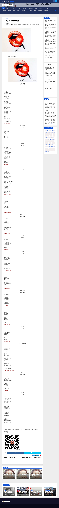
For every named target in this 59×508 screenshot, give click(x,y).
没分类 (18, 490)
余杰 (52, 132)
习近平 (50, 130)
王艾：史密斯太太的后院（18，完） (8, 475)
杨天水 (53, 139)
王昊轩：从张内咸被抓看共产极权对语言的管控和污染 (22, 492)
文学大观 (14, 10)
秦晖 (52, 146)
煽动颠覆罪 (49, 490)
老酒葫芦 (46, 148)
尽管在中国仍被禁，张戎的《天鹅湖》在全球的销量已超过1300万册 (50, 48)
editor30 (12, 494)
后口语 (15, 24)
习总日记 (46, 130)
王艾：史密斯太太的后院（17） (22, 475)
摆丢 (22, 24)
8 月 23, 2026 (20, 494)
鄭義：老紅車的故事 (48, 88)
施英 (50, 139)
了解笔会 (19, 8)
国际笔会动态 (31, 8)
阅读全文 (51, 123)
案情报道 (46, 490)
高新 (46, 151)
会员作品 (46, 8)
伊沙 (12, 24)
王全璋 (46, 146)
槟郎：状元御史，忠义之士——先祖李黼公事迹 (31, 457)
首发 (31, 10)
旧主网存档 (39, 10)
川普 (46, 137)
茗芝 (36, 24)
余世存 (49, 132)
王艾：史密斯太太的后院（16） (35, 475)
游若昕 (30, 24)
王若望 (49, 146)
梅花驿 (26, 24)
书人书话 (9, 10)
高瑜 (48, 151)
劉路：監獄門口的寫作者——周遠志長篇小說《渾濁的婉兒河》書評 (50, 92)
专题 (34, 10)
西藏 (54, 148)
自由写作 (18, 10)
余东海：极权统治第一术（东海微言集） (8, 492)
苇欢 (34, 24)
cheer (52, 494)
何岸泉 (46, 132)
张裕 (46, 139)
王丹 (52, 144)
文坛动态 (36, 8)
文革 (48, 139)
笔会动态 (24, 8)
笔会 (54, 146)
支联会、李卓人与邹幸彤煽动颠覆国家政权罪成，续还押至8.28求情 (50, 32)
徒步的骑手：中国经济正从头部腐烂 (36, 492)
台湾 (46, 135)
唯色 (48, 135)
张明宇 (20, 24)
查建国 (49, 141)
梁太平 (52, 141)
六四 (54, 132)
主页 (10, 8)
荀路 (52, 148)
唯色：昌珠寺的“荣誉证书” (10, 457)
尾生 (53, 135)
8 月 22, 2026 (34, 494)
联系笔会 (14, 8)
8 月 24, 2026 (7, 494)
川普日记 (49, 137)
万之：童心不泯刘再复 (49, 75)
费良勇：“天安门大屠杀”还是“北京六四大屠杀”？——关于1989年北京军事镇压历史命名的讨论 (50, 40)
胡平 (49, 148)
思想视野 (4, 10)
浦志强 (49, 144)
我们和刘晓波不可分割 (47, 10)
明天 (27, 10)
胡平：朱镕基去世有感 (49, 57)
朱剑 (24, 24)
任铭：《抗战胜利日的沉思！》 (50, 55)
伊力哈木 (53, 130)
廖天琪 (52, 137)
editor (8, 23)
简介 (7, 8)
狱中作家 (41, 8)
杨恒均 (46, 141)
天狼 (18, 24)
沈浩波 (28, 24)
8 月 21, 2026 (48, 494)
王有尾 (33, 24)
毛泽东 (46, 144)
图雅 (16, 24)
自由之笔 (23, 10)
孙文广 (51, 135)
